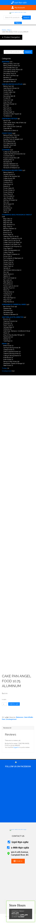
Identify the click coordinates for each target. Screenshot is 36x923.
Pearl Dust (6, 110)
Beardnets (6, 230)
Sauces (5, 206)
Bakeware (5, 61)
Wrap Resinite (7, 302)
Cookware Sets (8, 156)
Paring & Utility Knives (10, 361)
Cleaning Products (9, 321)
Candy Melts (7, 90)
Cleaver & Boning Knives (11, 353)
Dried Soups (7, 184)
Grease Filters (7, 264)
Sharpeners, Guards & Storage (12, 363)
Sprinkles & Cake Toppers (11, 114)
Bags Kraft (6, 220)
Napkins (5, 276)
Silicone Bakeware (9, 79)
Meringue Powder (8, 104)
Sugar (5, 212)
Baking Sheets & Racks (10, 65)
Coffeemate (7, 180)
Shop (9, 30)
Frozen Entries (7, 192)
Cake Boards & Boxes (10, 88)
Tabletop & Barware (9, 314)
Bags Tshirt (6, 226)
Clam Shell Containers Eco (11, 238)
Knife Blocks (7, 357)
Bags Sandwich (8, 224)
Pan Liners (6, 280)
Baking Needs (7, 172)
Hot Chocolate (7, 196)
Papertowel (6, 337)
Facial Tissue (7, 325)
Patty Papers (7, 282)
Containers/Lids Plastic (10, 244)
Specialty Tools (8, 145)
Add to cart (14, 704)
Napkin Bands (7, 274)
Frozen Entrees (8, 190)
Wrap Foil (6, 300)
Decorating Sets (8, 96)
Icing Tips (6, 102)
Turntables (6, 116)
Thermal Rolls (7, 292)
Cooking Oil (7, 182)
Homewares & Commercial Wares (14, 304)
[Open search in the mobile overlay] (17, 17)
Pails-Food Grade (8, 278)
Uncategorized (6, 371)
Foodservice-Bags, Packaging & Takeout (17, 214)
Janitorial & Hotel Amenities (12, 317)
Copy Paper (7, 248)
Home (4, 30)
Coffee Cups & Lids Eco (10, 240)
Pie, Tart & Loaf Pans (9, 75)
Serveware (6, 312)
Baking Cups (7, 86)
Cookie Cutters (8, 92)
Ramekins (6, 77)
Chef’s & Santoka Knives (10, 351)
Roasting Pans (7, 160)
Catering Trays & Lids (10, 236)
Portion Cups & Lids (9, 286)
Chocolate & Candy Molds (11, 69)
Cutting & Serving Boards (11, 355)
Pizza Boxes (7, 284)
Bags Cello (6, 218)
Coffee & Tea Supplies (10, 152)
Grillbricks (6, 329)
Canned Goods (8, 174)
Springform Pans (8, 81)
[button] (11, 37)
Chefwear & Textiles (9, 118)
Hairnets (5, 268)
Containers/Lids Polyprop (11, 246)
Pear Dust (6, 108)
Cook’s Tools (7, 133)
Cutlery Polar (7, 252)
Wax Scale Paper (8, 298)
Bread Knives (7, 345)
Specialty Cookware (9, 165)
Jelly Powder (7, 198)
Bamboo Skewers (8, 228)
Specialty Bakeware (9, 164)
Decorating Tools (8, 73)
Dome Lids (6, 256)
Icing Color (6, 100)
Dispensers (6, 323)
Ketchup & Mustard (9, 200)
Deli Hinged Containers (10, 254)
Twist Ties (6, 296)
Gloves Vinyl (7, 262)
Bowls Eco (6, 232)
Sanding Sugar (7, 112)
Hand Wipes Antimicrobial (11, 270)
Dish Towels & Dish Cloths (11, 126)
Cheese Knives (7, 349)
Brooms (5, 319)
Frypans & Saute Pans (10, 158)
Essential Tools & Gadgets (11, 139)
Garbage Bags (7, 327)
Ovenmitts (6, 128)
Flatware (6, 308)
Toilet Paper (7, 341)
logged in (16, 747)
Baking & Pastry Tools (10, 63)
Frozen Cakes (7, 188)
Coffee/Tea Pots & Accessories (13, 154)
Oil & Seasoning (8, 143)
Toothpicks (6, 294)
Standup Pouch (8, 288)
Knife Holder (7, 359)
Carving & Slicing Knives (10, 347)
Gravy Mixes (7, 194)
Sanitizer (6, 339)
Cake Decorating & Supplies (12, 84)
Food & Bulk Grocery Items (12, 170)
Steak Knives (7, 365)
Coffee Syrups (7, 178)
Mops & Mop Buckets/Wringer (13, 335)
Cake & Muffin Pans (9, 67)
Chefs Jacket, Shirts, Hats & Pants (13, 122)
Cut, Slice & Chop (8, 137)
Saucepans (6, 161)
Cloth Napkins (7, 124)
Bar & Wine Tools (8, 306)
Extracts (5, 186)
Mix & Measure (7, 141)
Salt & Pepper (7, 204)
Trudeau (4, 368)
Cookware (6, 150)
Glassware (6, 310)
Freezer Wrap (7, 260)
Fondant (5, 98)
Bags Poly (6, 222)
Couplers (6, 94)
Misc (4, 106)
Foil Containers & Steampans (12, 258)
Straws (5, 290)
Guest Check (7, 266)
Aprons (5, 120)
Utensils (5, 147)
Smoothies (6, 208)
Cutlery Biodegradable (10, 250)
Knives (4, 343)
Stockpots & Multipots (10, 167)
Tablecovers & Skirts (9, 130)
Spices (5, 210)
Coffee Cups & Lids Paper (11, 242)
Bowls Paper (7, 234)
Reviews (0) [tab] (7, 728)
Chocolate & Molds (9, 71)
